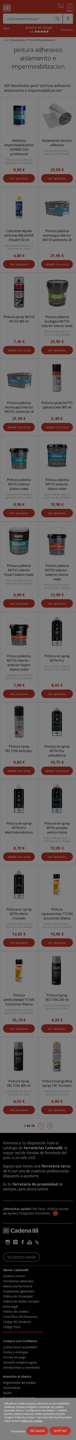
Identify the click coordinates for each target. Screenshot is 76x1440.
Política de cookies (31, 1421)
